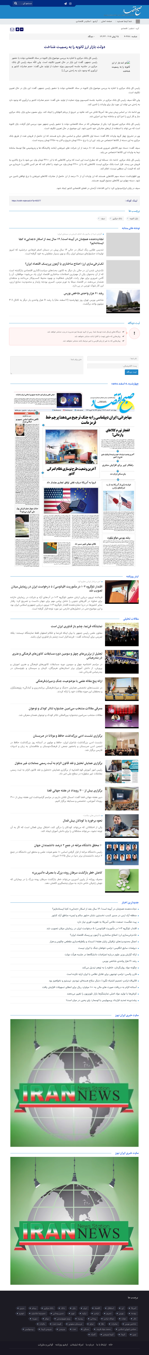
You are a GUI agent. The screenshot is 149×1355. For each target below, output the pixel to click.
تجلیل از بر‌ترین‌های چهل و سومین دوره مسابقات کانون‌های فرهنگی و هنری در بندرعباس (57, 655)
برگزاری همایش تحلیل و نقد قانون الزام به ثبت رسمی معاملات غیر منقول (58, 763)
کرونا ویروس (108, 1334)
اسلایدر (87, 21)
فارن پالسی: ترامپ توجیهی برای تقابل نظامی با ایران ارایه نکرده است (102, 974)
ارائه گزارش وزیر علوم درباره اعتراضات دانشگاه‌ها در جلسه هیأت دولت (101, 955)
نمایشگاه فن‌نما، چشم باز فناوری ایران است (76, 626)
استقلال (111, 1308)
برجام (34, 1308)
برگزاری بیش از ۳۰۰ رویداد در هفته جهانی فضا (74, 790)
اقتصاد (97, 1308)
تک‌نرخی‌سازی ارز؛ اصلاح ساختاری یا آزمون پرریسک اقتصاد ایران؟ (64, 263)
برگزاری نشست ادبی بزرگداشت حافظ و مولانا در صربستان (67, 735)
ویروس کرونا (46, 1329)
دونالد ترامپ (109, 1318)
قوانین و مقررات (45, 1345)
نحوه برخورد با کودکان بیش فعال (82, 820)
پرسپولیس (29, 1329)
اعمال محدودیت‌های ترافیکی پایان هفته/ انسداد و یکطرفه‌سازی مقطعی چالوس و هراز (93, 942)
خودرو (21, 1313)
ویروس (62, 1329)
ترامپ (96, 1313)
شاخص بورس (130, 1324)
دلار (134, 1318)
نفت (74, 1329)
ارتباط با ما (101, 1345)
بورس (121, 1313)
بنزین (22, 1308)
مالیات (42, 1324)
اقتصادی (79, 21)
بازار (74, 1308)
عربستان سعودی (75, 1324)
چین (134, 1334)
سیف (103, 218)
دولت (124, 1318)
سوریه (34, 1318)
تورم (72, 1313)
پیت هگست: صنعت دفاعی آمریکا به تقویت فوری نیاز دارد (107, 922)
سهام (47, 1318)
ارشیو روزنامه (61, 1345)
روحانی (93, 1318)
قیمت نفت (57, 1324)
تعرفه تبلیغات (76, 1345)
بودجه (133, 1313)
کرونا (123, 1334)
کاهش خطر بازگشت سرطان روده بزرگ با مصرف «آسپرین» (67, 872)
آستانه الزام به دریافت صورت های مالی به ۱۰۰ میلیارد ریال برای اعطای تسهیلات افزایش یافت (89, 987)
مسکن (86, 1329)
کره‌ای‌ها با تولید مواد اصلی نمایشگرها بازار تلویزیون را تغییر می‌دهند (102, 994)
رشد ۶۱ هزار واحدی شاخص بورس (84, 293)
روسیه (80, 1318)
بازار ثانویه (134, 218)
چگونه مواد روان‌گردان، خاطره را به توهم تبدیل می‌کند (109, 968)
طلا (102, 1324)
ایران (85, 1308)
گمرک (93, 1334)
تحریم (108, 1313)
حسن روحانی (58, 1313)
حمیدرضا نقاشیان (38, 1313)
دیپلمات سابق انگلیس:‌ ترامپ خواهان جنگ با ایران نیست (107, 948)
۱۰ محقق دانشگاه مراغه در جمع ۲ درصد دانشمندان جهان (68, 845)
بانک (63, 1308)
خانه (111, 1345)
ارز (123, 1308)
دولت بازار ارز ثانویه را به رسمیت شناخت (74, 47)
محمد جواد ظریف (103, 1329)
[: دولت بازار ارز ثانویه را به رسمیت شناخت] (12, 29)
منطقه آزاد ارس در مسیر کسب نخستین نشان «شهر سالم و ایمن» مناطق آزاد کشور (94, 915)
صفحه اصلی (106, 21)
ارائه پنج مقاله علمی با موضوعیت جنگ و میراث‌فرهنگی (69, 681)
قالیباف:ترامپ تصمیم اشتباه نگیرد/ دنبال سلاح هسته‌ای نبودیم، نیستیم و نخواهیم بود (93, 981)
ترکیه (84, 1313)
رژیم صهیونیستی (63, 1318)
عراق (92, 1324)
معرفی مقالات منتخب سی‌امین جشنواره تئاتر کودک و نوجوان (65, 708)
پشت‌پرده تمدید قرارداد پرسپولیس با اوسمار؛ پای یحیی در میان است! (101, 1000)
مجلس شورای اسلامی (127, 1329)
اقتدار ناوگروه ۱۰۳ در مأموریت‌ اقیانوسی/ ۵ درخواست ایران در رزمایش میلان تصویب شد (56, 588)
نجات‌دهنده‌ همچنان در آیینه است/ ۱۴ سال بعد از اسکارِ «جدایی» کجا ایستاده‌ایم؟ (61, 241)
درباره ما (90, 1345)
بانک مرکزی (117, 218)
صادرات (114, 1324)
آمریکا (133, 1308)
